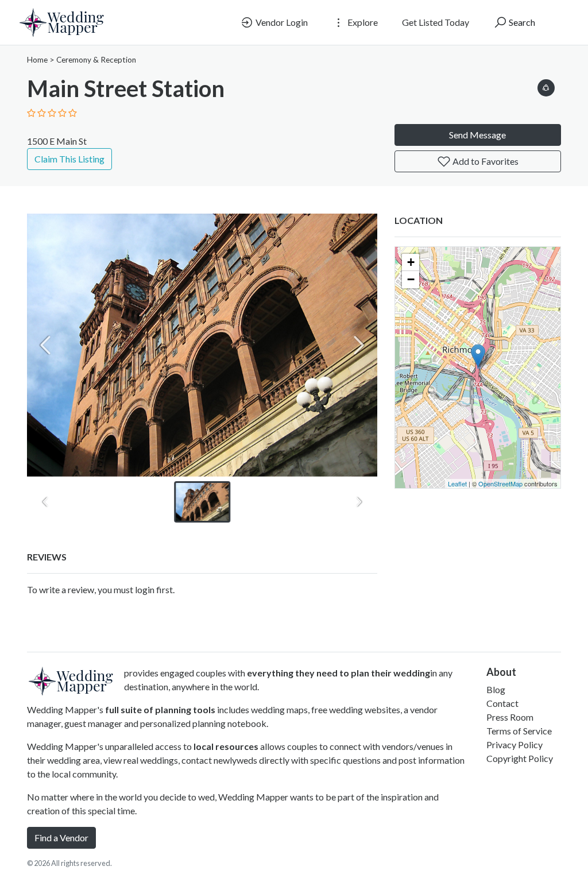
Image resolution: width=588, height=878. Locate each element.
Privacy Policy (514, 744)
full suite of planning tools (160, 709)
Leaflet (457, 483)
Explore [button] (362, 22)
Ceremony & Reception (96, 59)
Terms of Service (519, 730)
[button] (546, 85)
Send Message (477, 134)
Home (37, 59)
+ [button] (411, 262)
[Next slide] (359, 345)
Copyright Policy (519, 758)
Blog (495, 689)
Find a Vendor (61, 837)
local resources (226, 746)
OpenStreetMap (500, 483)
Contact (502, 703)
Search (521, 22)
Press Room (509, 716)
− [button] (411, 279)
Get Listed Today (435, 22)
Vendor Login (281, 22)
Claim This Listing (69, 158)
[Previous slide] (45, 345)
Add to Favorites (485, 161)
